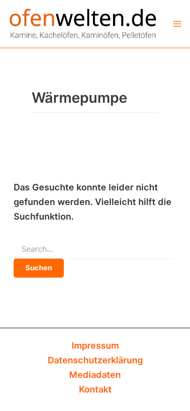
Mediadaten (95, 374)
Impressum (95, 345)
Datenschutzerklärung (95, 360)
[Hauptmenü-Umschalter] (177, 23)
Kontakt (95, 389)
